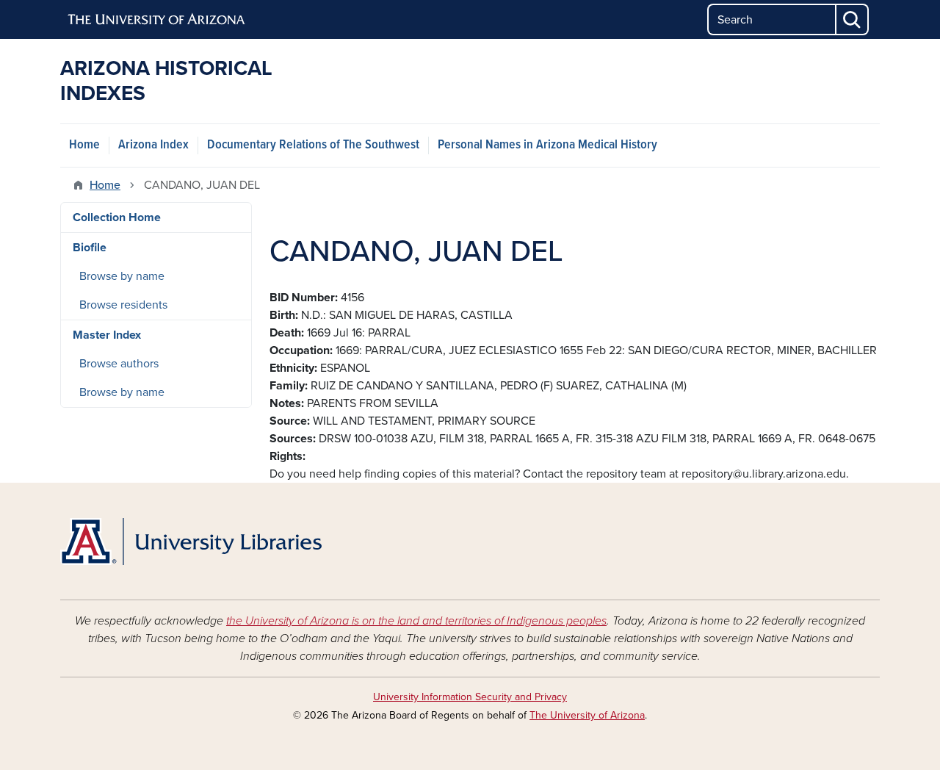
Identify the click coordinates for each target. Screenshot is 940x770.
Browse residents (123, 305)
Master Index (107, 335)
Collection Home (117, 217)
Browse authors (119, 363)
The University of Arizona (587, 715)
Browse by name (121, 276)
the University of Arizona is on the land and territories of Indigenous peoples (416, 621)
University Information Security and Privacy (470, 697)
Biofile (89, 247)
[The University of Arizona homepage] (157, 19)
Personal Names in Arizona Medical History (547, 145)
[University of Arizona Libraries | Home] (191, 541)
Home (84, 145)
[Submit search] (852, 19)
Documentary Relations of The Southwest (313, 145)
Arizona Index (153, 145)
